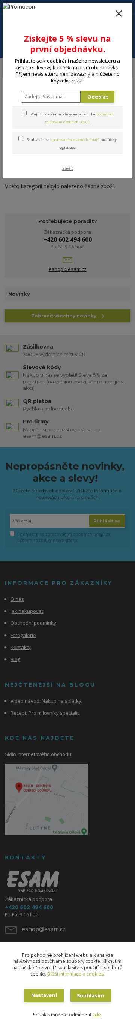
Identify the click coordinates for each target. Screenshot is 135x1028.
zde (97, 1015)
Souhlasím (90, 995)
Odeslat (97, 97)
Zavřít (67, 168)
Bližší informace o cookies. (76, 974)
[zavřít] (119, 14)
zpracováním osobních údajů (75, 139)
